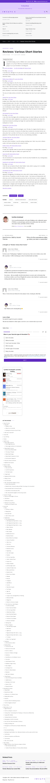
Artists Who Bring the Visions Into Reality (14, 677)
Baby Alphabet (9, 529)
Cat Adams (8, 375)
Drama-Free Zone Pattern (11, 607)
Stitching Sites (8, 622)
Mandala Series (9, 572)
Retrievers (15, 202)
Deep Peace (9, 628)
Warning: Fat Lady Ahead (10, 502)
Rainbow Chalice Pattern (11, 616)
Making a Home (8, 478)
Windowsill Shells (10, 597)
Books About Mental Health (11, 449)
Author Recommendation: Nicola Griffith (36, 769)
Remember (8, 672)
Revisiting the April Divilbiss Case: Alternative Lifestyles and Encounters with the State (21, 732)
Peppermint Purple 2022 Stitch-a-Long (14, 635)
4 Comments (23, 54)
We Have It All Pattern (11, 620)
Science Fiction (24, 202)
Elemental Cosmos (10, 548)
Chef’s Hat (9, 544)
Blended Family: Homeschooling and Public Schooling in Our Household (20, 486)
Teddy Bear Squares (10, 587)
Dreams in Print (8, 684)
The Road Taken (6, 137)
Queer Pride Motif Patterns (12, 614)
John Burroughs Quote (11, 565)
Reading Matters (8, 645)
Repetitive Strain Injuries (9, 462)
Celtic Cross (9, 542)
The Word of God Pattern (11, 618)
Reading (11, 48)
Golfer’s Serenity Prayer (11, 559)
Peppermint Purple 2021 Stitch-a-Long (14, 632)
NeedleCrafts (7, 518)
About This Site (7, 423)
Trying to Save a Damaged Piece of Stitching (15, 595)
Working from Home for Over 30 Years (13, 430)
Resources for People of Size (11, 504)
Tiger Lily (8, 591)
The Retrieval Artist (7, 170)
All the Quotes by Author (10, 642)
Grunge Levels (7, 474)
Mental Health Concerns (9, 448)
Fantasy (11, 199)
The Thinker (9, 589)
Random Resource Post (9, 763)
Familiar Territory (6, 145)
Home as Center (7, 464)
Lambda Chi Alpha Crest (11, 567)
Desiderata (8, 655)
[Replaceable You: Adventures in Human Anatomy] (4, 388)
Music (6, 507)
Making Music (8, 511)
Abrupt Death (7, 690)
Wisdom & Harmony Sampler (12, 602)
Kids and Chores (9, 467)
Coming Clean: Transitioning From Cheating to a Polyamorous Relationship (19, 712)
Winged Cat (9, 600)
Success (8, 585)
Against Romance (8, 708)
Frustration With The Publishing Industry (12, 700)
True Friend (9, 593)
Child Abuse (7, 498)
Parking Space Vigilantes (8, 79)
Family (4, 760)
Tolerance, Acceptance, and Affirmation (12, 736)
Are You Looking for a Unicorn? (11, 710)
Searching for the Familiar (8, 162)
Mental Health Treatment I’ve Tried (12, 456)
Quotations (7, 641)
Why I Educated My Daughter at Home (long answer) (16, 492)
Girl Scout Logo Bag (11, 557)
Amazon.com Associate (10, 648)
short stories (34, 202)
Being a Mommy (8, 466)
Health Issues (6, 441)
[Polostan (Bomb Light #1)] (4, 381)
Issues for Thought (7, 494)
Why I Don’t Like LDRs (9, 740)
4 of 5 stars (10, 99)
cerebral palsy (40, 275)
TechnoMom (25, 6)
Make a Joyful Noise (10, 570)
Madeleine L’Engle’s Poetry (11, 663)
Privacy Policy (6, 705)
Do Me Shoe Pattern (10, 605)
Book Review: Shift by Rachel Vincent (12, 237)
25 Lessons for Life (9, 646)
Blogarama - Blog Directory (8, 779)
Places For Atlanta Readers (11, 670)
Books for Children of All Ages (12, 652)
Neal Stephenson (9, 380)
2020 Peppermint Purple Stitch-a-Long (14, 520)
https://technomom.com (19, 226)
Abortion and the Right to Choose (11, 496)
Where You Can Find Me (10, 428)
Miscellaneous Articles (8, 688)
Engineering (9, 550)
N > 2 (6, 727)
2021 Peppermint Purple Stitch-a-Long (14, 523)
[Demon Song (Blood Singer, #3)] (4, 376)
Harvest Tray (9, 561)
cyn (10, 265)
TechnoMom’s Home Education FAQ (13, 490)
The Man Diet (7, 734)
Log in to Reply (43, 259)
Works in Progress (9, 625)
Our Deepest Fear (9, 667)
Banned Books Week (9, 692)
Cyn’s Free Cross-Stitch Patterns (12, 604)
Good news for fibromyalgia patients (10, 17)
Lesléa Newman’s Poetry (10, 661)
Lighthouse (9, 630)
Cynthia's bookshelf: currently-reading (12, 371)
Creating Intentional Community (11, 717)
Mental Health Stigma (10, 454)
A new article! (28, 33)
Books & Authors (9, 650)
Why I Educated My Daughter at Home (12, 482)
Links (7, 760)
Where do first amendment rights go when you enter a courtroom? (37, 237)
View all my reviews (7, 188)
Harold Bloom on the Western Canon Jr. (13, 657)
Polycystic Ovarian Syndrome (10, 460)
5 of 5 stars (10, 172)
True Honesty (7, 738)
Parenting (13, 760)
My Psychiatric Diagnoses (11, 458)
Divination (6, 698)
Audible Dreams (8, 680)
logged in (11, 319)
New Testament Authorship (11, 745)
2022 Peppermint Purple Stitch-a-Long (14, 525)
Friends (5, 439)
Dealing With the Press (9, 696)
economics (31, 275)
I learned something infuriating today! (33, 23)
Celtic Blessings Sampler (11, 626)
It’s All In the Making (18, 68)
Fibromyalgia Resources (10, 444)
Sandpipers (9, 580)
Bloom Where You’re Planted (12, 538)
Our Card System (8, 480)
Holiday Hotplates (10, 563)
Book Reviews (6, 48)
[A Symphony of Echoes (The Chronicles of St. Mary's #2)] (4, 395)
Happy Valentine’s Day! (30, 28)
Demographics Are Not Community (11, 719)
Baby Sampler (9, 531)
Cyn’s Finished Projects (10, 519)
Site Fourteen (5, 113)
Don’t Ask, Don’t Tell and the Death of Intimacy (13, 721)
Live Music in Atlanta (9, 509)
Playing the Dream (9, 686)
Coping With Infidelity (9, 715)
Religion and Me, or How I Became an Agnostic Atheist (15, 744)
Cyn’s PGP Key (6, 436)
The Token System (9, 472)
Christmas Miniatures (11, 546)
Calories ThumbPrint (10, 540)
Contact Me (6, 434)
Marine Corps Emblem (11, 574)
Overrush (4, 97)
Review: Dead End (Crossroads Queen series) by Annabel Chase (36, 18)
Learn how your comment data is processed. (31, 321)
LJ (9, 760)
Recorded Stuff (8, 513)
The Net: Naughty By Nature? (10, 702)
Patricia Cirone (28, 68)
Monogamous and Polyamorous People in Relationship (15, 725)
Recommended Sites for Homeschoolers (13, 488)
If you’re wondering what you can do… (11, 33)
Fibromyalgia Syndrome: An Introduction (13, 446)
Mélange (8, 576)
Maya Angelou (8, 665)
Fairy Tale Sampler (10, 552)
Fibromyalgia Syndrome (9, 442)
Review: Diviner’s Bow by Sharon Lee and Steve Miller (13, 24)
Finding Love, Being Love (9, 723)
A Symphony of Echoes (11, 392)
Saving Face (5, 154)
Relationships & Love (8, 707)
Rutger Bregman (6, 406)
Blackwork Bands (10, 535)
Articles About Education (10, 484)
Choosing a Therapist (10, 452)
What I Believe (6, 742)
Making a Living (9, 426)
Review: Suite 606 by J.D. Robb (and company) (35, 763)
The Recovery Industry (9, 500)
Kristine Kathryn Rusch (16, 145)
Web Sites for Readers (10, 674)
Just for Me (6, 506)
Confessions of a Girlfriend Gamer (11, 694)
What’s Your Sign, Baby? (11, 639)
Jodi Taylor (8, 394)
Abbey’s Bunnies (10, 527)
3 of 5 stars (10, 70)
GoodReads (7, 277)
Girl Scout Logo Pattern (11, 610)
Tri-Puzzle (8, 637)
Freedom (8, 555)
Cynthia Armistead (6, 54)
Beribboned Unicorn (10, 533)
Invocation (8, 659)
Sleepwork (5, 125)
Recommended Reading (9, 730)
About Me (6, 424)
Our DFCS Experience (10, 469)
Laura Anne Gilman (19, 79)
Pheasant (8, 578)
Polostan (8, 379)
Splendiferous (9, 582)
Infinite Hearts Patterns (11, 612)
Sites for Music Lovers (10, 515)
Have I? (4, 28)
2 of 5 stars (10, 81)
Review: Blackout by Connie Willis (11, 769)
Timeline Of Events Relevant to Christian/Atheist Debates (16, 747)
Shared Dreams (7, 676)
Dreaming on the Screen (10, 682)
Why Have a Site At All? (9, 432)
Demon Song (9, 373)
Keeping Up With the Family (10, 476)
